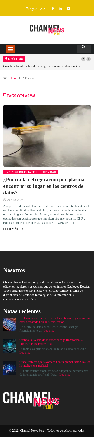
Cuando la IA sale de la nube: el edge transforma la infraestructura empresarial (51, 341)
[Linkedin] (60, 9)
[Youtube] (68, 9)
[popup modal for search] (84, 49)
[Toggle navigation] (10, 49)
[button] (83, 59)
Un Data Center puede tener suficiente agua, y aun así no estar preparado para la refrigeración (54, 319)
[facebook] (53, 9)
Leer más (10, 229)
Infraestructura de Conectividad (30, 172)
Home (13, 78)
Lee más (49, 330)
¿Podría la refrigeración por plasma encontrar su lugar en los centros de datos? (43, 186)
